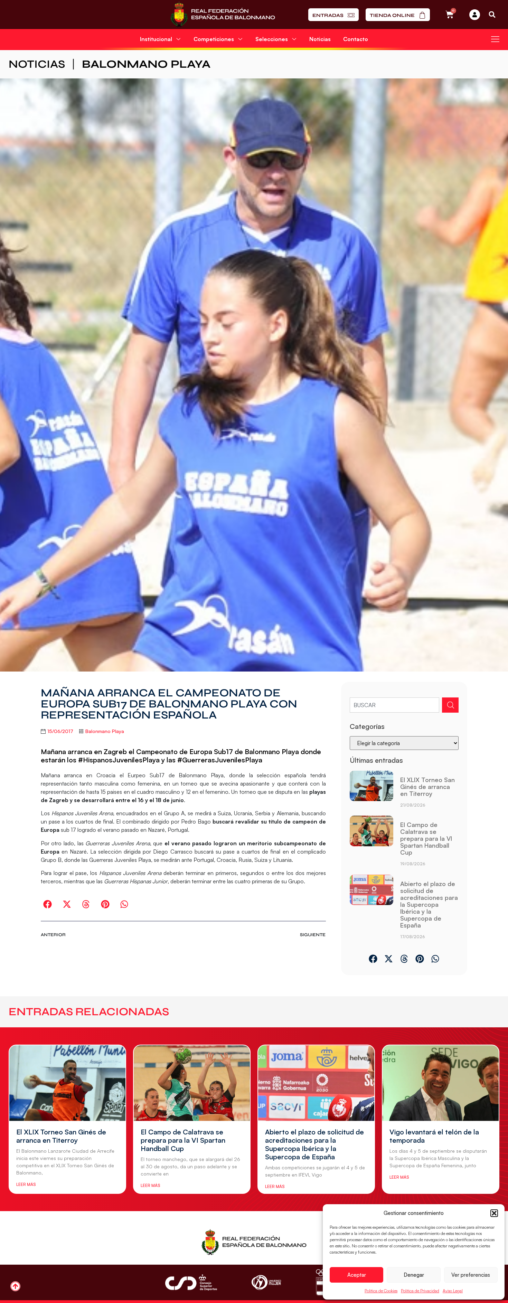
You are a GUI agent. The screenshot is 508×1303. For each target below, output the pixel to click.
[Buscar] (450, 705)
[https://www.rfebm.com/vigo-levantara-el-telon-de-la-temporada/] (441, 1083)
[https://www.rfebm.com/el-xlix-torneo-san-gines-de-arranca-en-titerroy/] (371, 791)
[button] (494, 1213)
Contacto (355, 39)
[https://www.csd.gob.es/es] (191, 1282)
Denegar (414, 1275)
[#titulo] (15, 1286)
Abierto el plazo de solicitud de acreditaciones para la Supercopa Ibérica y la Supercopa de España (429, 904)
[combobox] (394, 705)
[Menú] (495, 39)
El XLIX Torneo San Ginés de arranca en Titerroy (427, 786)
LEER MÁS (26, 1184)
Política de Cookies (381, 1290)
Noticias (320, 39)
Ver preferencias (470, 1275)
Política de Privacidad (420, 1290)
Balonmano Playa (146, 64)
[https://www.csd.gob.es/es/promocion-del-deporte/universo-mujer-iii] (266, 1282)
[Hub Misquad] (474, 14)
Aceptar (356, 1275)
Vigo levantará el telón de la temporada (434, 1136)
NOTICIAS (37, 64)
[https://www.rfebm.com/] (222, 14)
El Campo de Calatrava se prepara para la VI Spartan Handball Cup (426, 838)
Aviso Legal (453, 1290)
